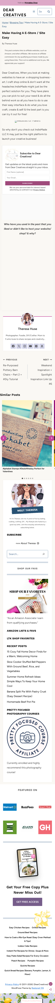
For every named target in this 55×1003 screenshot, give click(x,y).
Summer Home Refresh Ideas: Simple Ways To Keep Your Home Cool (26, 681)
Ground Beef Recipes (27, 932)
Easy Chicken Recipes (19, 927)
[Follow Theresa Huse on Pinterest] (36, 346)
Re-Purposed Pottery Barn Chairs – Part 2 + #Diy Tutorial (12, 369)
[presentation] (27, 433)
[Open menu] (34, 12)
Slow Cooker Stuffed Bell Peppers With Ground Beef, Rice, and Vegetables (26, 666)
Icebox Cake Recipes (27, 946)
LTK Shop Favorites (21, 638)
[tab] (22, 478)
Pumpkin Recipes (36, 960)
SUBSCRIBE (14, 534)
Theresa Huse (11, 43)
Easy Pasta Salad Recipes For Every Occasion (27, 956)
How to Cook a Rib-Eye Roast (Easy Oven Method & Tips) (28, 939)
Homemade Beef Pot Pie (21, 701)
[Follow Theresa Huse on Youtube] (30, 346)
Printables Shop (31, 3)
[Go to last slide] (3, 438)
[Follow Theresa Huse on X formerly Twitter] (18, 346)
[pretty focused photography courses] (27, 737)
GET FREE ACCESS (27, 901)
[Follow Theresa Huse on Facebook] (13, 346)
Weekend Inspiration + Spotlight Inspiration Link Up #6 (41, 371)
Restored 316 (38, 988)
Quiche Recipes (27, 965)
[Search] (43, 554)
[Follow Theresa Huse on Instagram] (24, 346)
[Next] (51, 438)
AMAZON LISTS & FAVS (21, 630)
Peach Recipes (18, 960)
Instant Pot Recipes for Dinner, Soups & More (27, 951)
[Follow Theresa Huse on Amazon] (42, 346)
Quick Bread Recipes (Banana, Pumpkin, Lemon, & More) (27, 972)
